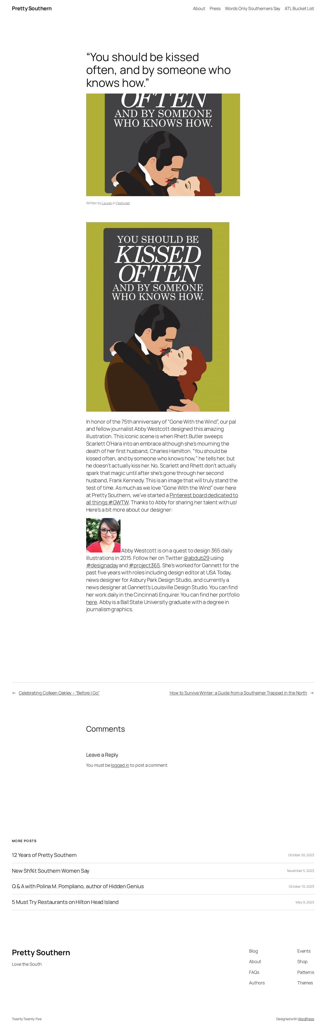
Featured (123, 203)
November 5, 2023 (300, 870)
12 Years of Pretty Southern (44, 855)
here (91, 602)
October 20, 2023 (301, 855)
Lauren (107, 203)
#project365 (144, 565)
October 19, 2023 (301, 886)
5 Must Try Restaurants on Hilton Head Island (65, 902)
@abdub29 (197, 557)
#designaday (102, 565)
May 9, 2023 (305, 902)
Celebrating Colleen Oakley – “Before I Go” (59, 693)
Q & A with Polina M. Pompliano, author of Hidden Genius (78, 886)
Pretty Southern (32, 8)
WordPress (306, 1019)
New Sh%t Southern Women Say (50, 871)
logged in (120, 765)
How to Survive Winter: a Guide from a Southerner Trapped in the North (238, 693)
